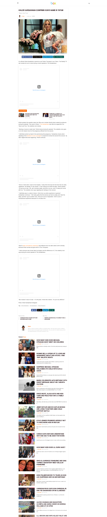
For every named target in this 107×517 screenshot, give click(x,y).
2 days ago (45, 466)
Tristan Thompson (41, 305)
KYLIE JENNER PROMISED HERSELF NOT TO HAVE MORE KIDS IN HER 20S (51, 421)
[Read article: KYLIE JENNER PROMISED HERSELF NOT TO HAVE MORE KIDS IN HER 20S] (27, 425)
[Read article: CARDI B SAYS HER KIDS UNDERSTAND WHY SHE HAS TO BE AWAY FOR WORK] (27, 438)
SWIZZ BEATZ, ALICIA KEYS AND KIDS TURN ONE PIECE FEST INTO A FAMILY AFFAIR (50, 396)
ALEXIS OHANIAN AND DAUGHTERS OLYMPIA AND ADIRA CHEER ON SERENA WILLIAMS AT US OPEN (51, 504)
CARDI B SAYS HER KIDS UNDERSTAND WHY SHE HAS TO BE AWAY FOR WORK (51, 435)
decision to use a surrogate (34, 135)
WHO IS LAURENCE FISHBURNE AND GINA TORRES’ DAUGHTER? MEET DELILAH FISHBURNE (51, 463)
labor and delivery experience (30, 245)
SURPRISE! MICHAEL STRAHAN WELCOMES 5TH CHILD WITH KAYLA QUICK (49, 369)
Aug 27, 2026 (28, 117)
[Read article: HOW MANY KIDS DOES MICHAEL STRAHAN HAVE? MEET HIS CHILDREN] (27, 345)
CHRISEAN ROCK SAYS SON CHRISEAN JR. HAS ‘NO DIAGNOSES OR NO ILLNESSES (52, 489)
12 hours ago (45, 359)
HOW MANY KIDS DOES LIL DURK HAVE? (51, 447)
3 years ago (29, 16)
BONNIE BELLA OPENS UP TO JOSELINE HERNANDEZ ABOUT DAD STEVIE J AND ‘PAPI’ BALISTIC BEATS (51, 355)
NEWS (33, 16)
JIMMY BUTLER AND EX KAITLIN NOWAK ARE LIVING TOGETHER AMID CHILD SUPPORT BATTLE (51, 409)
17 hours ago (45, 386)
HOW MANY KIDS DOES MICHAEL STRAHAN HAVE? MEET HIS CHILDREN (50, 341)
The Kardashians (33, 305)
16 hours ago (45, 372)
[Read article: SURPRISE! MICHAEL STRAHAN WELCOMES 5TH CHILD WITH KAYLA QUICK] (27, 371)
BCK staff (39, 359)
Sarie (23, 16)
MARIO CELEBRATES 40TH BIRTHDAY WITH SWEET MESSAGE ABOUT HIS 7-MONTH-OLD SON (52, 382)
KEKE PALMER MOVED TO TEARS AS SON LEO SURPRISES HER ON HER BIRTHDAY (51, 476)
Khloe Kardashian (25, 305)
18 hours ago (45, 412)
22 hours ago (45, 424)
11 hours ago (45, 343)
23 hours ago (45, 437)
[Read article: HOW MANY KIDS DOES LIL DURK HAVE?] (27, 452)
